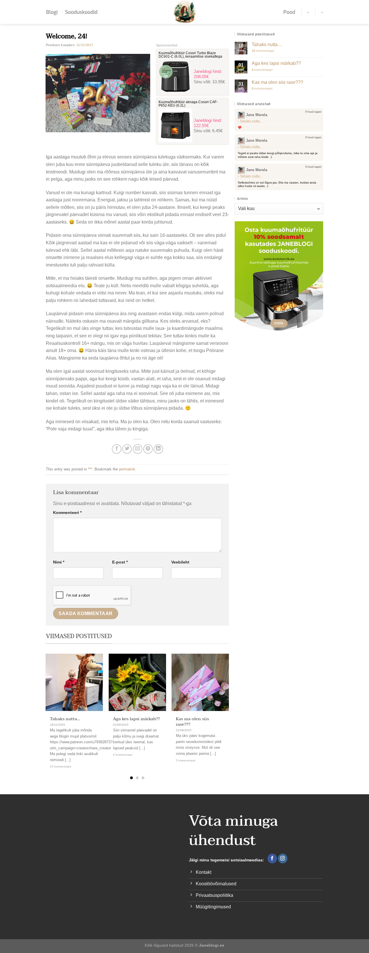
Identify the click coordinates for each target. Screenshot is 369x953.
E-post (120, 562)
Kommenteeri (67, 512)
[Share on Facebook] (116, 449)
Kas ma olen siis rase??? (192, 721)
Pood (289, 12)
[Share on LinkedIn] (158, 449)
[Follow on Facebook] (272, 858)
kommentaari (263, 50)
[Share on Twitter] (127, 449)
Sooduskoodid (81, 12)
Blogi (52, 12)
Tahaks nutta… (65, 719)
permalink (127, 469)
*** (90, 469)
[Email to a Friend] (137, 449)
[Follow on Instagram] (282, 858)
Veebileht (180, 562)
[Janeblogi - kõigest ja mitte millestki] (184, 12)
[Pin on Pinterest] (148, 449)
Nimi (58, 562)
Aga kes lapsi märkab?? (136, 719)
